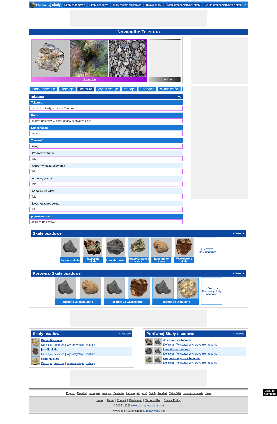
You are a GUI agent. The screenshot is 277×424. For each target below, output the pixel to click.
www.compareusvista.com (147, 405)
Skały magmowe (74, 4)
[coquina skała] (35, 361)
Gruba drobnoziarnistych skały (223, 4)
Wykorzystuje (108, 89)
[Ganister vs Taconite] (153, 351)
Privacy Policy (172, 400)
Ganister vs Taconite (176, 349)
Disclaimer (135, 400)
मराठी (144, 393)
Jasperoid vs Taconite (177, 340)
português (94, 393)
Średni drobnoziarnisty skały (182, 4)
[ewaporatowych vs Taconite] (153, 360)
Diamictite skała (51, 340)
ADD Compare (270, 392)
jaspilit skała (49, 349)
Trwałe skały (153, 4)
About (110, 400)
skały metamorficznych (126, 4)
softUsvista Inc (155, 410)
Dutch (152, 393)
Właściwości (169, 89)
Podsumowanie (43, 89)
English (70, 393)
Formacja (147, 89)
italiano (130, 393)
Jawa (208, 393)
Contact (121, 400)
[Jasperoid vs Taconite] (153, 342)
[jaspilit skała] (35, 351)
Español (82, 393)
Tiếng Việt (175, 393)
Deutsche (118, 393)
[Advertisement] (138, 18)
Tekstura (85, 89)
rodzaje (129, 89)
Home (99, 400)
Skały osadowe (98, 4)
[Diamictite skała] (35, 342)
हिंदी (138, 393)
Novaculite (89, 79)
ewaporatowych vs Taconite (181, 358)
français (107, 393)
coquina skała (50, 358)
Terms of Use (152, 400)
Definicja (67, 89)
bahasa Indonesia (193, 393)
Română (162, 393)
